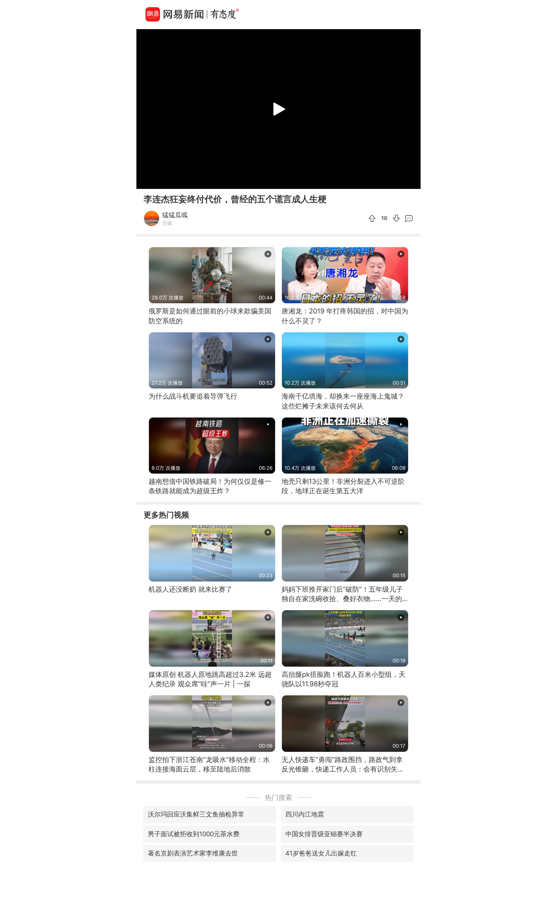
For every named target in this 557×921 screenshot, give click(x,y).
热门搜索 (278, 797)
